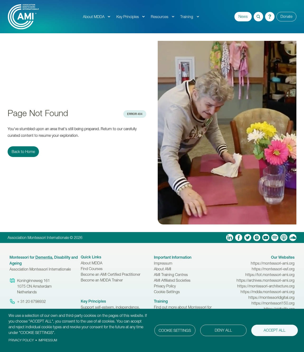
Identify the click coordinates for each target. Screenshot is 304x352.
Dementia (43, 257)
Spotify (274, 237)
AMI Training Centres (171, 274)
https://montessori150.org (273, 303)
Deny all (223, 330)
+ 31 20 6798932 (31, 301)
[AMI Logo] (44, 16)
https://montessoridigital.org (271, 297)
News (243, 16)
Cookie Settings (167, 292)
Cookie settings (175, 330)
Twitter (247, 237)
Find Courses (92, 268)
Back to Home (23, 151)
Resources (159, 16)
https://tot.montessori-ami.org (269, 274)
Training (186, 16)
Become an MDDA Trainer (102, 280)
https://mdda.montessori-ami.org (267, 292)
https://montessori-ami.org (272, 263)
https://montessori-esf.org (273, 269)
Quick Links (91, 257)
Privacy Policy (165, 286)
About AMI (162, 269)
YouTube (265, 237)
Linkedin (229, 237)
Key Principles (127, 16)
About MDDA (93, 16)
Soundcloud (292, 237)
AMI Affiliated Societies (172, 280)
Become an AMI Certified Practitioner (110, 274)
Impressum (163, 263)
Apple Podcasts (283, 237)
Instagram (256, 237)
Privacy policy (21, 340)
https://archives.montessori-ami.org (265, 280)
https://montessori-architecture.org (265, 286)
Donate (286, 16)
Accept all (274, 330)
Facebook (238, 237)
